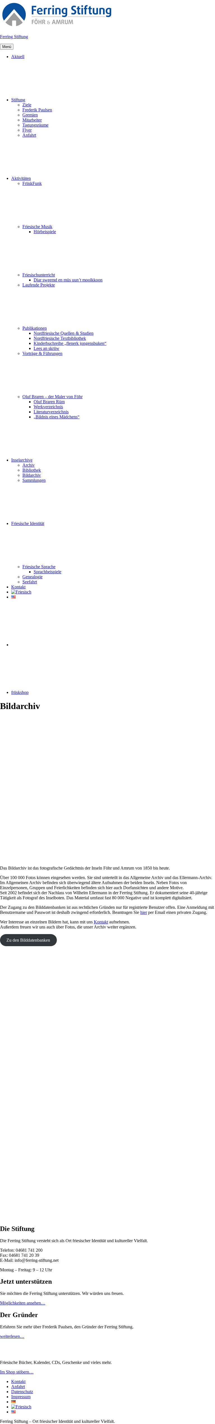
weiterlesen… (12, 1336)
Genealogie (32, 576)
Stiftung (18, 99)
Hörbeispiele (45, 231)
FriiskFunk (32, 183)
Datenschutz (22, 1391)
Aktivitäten (21, 178)
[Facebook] (53, 644)
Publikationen (34, 328)
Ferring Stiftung (14, 36)
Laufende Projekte (38, 285)
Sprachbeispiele (47, 571)
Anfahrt (29, 135)
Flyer (27, 130)
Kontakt (18, 586)
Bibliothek (31, 470)
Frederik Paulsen (37, 109)
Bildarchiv (31, 475)
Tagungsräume (35, 125)
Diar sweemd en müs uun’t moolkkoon (68, 280)
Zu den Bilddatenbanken (28, 940)
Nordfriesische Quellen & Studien (64, 333)
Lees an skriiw (46, 348)
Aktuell (17, 56)
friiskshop (20, 692)
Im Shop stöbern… (17, 1372)
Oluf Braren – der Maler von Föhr (52, 396)
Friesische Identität (27, 523)
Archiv (28, 465)
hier (143, 912)
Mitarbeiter (32, 120)
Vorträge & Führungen (42, 353)
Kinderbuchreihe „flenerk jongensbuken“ (70, 343)
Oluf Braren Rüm (49, 401)
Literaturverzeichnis (51, 411)
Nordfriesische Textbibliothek (60, 338)
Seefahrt (29, 581)
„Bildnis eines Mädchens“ (57, 416)
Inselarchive (21, 460)
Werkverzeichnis (48, 406)
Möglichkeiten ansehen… (22, 1303)
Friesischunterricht (38, 274)
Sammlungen (34, 480)
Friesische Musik (37, 226)
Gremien (30, 115)
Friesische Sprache (38, 566)
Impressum (21, 1396)
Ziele (26, 104)
